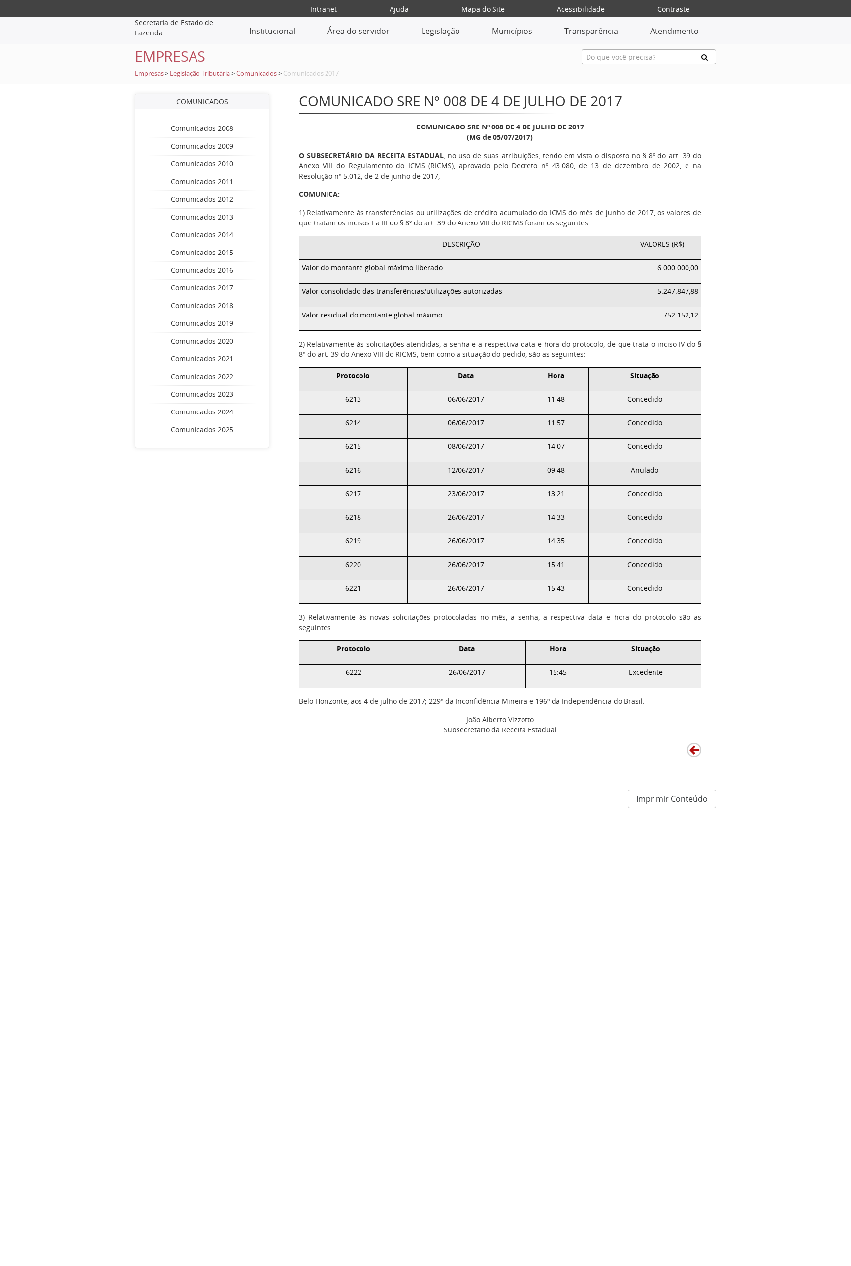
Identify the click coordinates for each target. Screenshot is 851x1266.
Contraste (673, 9)
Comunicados (256, 73)
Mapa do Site (483, 9)
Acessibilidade (581, 9)
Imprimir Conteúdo (672, 798)
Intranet (323, 9)
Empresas (149, 73)
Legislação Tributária (200, 73)
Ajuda (399, 9)
